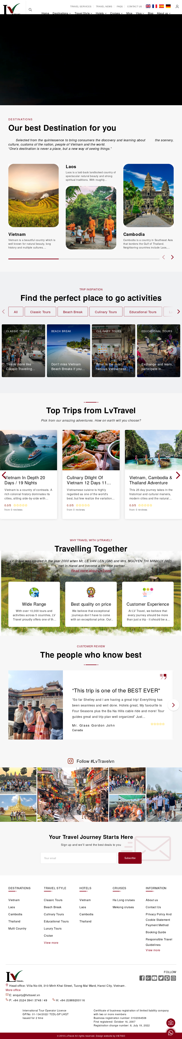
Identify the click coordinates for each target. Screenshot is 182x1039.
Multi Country (17, 928)
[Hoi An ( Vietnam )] (18, 780)
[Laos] (91, 217)
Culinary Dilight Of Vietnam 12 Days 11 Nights (87, 480)
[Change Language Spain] (161, 6)
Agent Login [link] (177, 6)
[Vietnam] (33, 195)
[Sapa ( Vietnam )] (127, 808)
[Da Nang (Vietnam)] (18, 808)
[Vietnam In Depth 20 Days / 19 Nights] (28, 449)
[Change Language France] (154, 6)
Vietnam (17, 234)
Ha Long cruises (124, 900)
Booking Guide (156, 932)
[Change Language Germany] (168, 6)
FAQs (120, 6)
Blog (150, 13)
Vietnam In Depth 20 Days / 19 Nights (24, 480)
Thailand (14, 921)
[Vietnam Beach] (127, 780)
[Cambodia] (148, 195)
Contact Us (134, 6)
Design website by (105, 1035)
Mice (129, 13)
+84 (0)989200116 (72, 1000)
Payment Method (157, 925)
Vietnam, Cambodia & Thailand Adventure (150, 480)
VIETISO (120, 1035)
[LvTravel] (12, 9)
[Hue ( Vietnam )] (72, 794)
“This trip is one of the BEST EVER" (116, 690)
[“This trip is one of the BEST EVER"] (35, 704)
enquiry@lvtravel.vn (26, 995)
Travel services (80, 6)
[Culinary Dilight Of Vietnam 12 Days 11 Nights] (90, 449)
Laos (71, 166)
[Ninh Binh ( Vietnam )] (164, 794)
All (16, 311)
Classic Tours (40, 311)
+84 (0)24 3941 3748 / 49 (30, 1000)
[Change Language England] (148, 6)
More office (13, 990)
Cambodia (134, 234)
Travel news (104, 6)
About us (152, 900)
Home (45, 13)
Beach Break (73, 311)
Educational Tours (143, 311)
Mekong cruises (123, 907)
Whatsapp (170, 1033)
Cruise (48, 935)
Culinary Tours (106, 311)
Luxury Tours (52, 928)
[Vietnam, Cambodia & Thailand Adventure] (153, 449)
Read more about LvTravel (91, 570)
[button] (172, 257)
